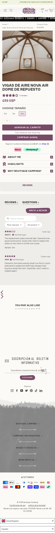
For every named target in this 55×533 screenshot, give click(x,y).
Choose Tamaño (14, 108)
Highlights (16, 164)
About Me (14, 157)
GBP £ (43, 10)
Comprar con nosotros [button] (26, 436)
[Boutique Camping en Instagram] (12, 390)
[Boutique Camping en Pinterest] (31, 390)
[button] (49, 56)
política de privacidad (37, 505)
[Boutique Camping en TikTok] (36, 390)
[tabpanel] (27, 245)
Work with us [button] (26, 460)
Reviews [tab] (11, 202)
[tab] (30, 203)
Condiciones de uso (17, 505)
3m (13, 113)
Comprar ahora (27, 137)
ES (46, 11)
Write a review (38, 211)
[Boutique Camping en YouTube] (21, 390)
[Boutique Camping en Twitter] (26, 390)
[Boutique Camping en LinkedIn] (41, 390)
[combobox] (27, 520)
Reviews (27, 185)
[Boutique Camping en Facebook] (16, 390)
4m (22, 113)
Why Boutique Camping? (24, 171)
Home (4, 24)
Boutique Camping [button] (26, 424)
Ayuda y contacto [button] (26, 448)
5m (5, 113)
